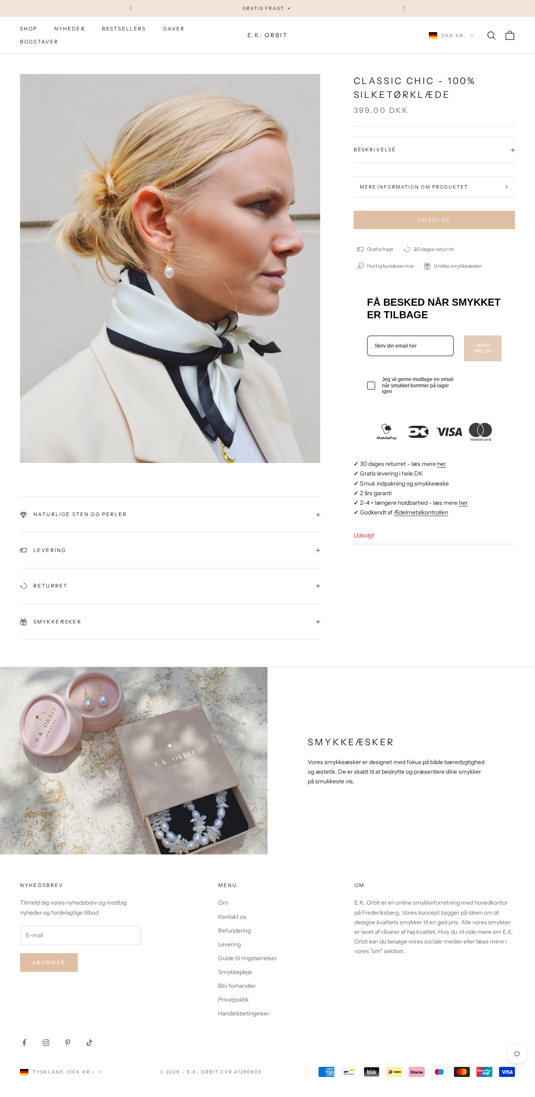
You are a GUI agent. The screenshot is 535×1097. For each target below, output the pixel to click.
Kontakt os (232, 917)
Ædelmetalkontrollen (421, 512)
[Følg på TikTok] (89, 1042)
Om (223, 902)
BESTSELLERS (124, 29)
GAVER (174, 29)
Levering (229, 944)
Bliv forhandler (237, 986)
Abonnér (49, 962)
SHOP (29, 29)
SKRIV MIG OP (482, 348)
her (441, 464)
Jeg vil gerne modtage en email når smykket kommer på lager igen (417, 385)
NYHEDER (69, 29)
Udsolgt (434, 219)
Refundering (234, 930)
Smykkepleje (235, 972)
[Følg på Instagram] (46, 1042)
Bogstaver (39, 41)
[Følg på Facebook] (24, 1042)
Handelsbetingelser (243, 1013)
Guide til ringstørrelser (247, 958)
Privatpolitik (233, 999)
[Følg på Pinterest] (68, 1042)
